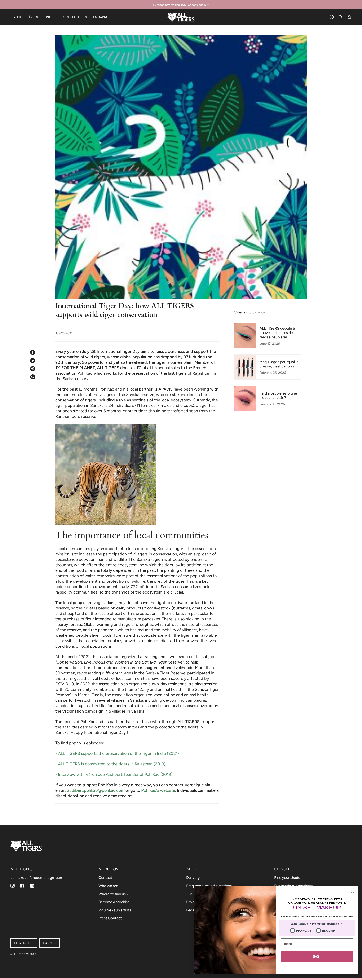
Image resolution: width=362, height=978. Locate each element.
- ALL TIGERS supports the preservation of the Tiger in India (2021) (117, 753)
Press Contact (110, 918)
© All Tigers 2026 (23, 954)
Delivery (193, 877)
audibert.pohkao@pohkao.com (95, 790)
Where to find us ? (113, 894)
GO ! (317, 957)
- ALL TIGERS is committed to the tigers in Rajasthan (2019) (110, 763)
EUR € (48, 943)
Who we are (108, 886)
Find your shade (287, 877)
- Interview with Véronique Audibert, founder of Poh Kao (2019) (113, 774)
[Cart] (349, 17)
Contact (105, 877)
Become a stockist (113, 902)
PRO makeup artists (114, 910)
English (22, 943)
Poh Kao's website (158, 790)
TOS (190, 894)
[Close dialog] (352, 891)
